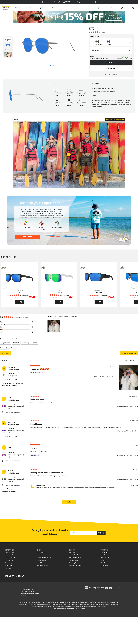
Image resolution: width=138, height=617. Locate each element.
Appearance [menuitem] (6, 343)
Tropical (59, 292)
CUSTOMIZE (112, 68)
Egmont (19, 291)
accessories (97, 106)
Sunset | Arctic (12, 376)
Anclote (99, 291)
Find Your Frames (42, 565)
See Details (95, 50)
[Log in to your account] (122, 8)
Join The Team (105, 557)
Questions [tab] (14, 348)
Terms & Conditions (75, 565)
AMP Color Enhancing (44, 557)
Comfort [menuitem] (16, 343)
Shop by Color (9, 555)
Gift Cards (8, 568)
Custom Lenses (10, 557)
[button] (97, 32)
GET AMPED (27, 237)
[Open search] (98, 7)
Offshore (99, 292)
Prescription (30, 8)
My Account (73, 552)
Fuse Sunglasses (10, 563)
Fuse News (104, 555)
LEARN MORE (55, 237)
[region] (54, 326)
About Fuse (104, 552)
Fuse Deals (104, 563)
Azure (19, 292)
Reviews (103, 560)
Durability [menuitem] (25, 343)
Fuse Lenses (28, 595)
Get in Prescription (111, 74)
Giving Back (104, 565)
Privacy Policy (73, 560)
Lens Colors (41, 555)
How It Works (41, 560)
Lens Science (41, 552)
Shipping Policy (74, 563)
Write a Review (131, 353)
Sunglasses (41, 8)
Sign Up (101, 533)
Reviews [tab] (4, 348)
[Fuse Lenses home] (6, 8)
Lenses (17, 8)
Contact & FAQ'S (74, 555)
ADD (18, 302)
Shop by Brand (9, 552)
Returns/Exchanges (75, 557)
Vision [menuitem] (35, 343)
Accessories (9, 565)
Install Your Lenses (43, 563)
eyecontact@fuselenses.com (30, 593)
